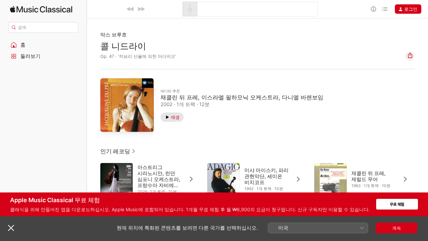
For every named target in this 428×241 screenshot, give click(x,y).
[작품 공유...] (410, 56)
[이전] (130, 9)
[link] (118, 151)
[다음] (141, 9)
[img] (41, 9)
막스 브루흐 (113, 34)
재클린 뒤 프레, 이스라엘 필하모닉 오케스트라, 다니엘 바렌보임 (241, 97)
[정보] (373, 9)
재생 (175, 117)
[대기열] (385, 9)
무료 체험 (397, 204)
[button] (43, 45)
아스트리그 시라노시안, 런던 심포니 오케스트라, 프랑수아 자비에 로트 (158, 179)
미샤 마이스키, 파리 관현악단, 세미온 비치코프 (266, 176)
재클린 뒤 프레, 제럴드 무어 (368, 176)
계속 (396, 228)
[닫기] (11, 228)
